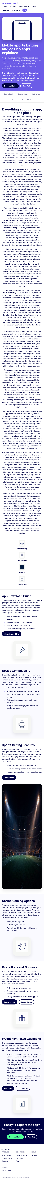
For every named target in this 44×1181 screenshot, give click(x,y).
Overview (34, 1155)
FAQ (24, 10)
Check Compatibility (11, 634)
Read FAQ (26, 86)
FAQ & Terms (6, 1170)
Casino (34, 6)
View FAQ (31, 1137)
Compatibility (16, 10)
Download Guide (10, 86)
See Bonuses (9, 777)
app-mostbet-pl (10, 3)
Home (5, 6)
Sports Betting (24, 6)
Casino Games (26, 1002)
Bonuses (6, 10)
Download (13, 6)
